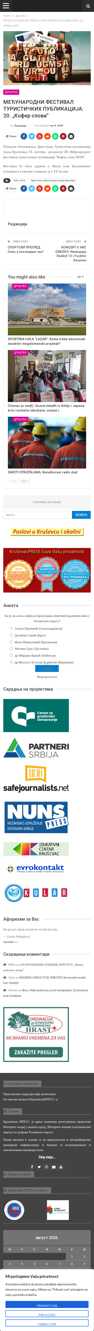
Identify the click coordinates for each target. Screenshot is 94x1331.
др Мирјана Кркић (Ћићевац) (35, 655)
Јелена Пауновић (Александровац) (39, 628)
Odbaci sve (47, 1324)
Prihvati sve (47, 1306)
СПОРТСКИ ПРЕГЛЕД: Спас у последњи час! (26, 249)
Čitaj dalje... (47, 1157)
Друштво (11, 92)
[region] (47, 1300)
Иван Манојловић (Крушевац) (36, 642)
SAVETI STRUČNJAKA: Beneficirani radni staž (43, 472)
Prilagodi (47, 1315)
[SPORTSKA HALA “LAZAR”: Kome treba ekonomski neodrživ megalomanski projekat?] (47, 309)
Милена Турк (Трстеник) (32, 648)
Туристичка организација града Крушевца (52, 180)
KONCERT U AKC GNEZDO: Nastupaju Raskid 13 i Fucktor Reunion (70, 253)
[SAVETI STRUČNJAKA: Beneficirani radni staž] (47, 443)
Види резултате (47, 677)
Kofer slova (19, 180)
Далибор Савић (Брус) (30, 635)
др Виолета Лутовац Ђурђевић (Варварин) (44, 662)
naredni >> (10, 942)
